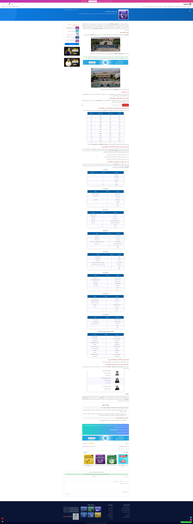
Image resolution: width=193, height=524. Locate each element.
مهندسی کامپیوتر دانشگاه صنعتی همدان (100, 465)
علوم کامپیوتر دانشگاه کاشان (68, 9)
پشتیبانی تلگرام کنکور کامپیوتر (74, 509)
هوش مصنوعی (117, 300)
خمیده (124, 481)
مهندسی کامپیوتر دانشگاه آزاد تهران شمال (111, 465)
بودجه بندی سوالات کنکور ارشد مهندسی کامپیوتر (123, 466)
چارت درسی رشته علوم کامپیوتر (110, 165)
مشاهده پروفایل (107, 375)
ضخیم (127, 481)
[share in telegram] (122, 446)
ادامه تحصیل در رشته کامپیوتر (121, 448)
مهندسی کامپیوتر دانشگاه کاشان (116, 105)
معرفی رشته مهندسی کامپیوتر (71, 34)
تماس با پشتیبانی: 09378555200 (73, 511)
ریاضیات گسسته (110, 510)
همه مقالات (85, 452)
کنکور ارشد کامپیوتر (183, 6)
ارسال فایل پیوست (124, 491)
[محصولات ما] (2, 521)
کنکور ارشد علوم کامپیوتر (171, 6)
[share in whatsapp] (121, 446)
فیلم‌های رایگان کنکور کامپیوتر (126, 508)
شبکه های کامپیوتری (117, 279)
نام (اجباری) (126, 476)
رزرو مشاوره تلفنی (84, 1)
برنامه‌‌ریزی (156, 6)
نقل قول (120, 481)
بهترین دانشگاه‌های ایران (126, 517)
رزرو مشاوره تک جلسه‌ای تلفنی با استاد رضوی (92, 425)
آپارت (67, 516)
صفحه (128, 368)
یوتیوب (64, 516)
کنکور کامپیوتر (75, 9)
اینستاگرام (69, 516)
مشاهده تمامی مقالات (72, 44)
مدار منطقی (115, 216)
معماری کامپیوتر (110, 508)
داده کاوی (116, 302)
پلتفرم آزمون (3, 6)
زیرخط (122, 481)
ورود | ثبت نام (4, 4)
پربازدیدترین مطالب (76, 24)
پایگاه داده (119, 260)
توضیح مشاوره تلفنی (92, 1)
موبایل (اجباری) (94, 476)
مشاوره (154, 6)
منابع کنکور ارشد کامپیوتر (71, 31)
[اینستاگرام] (191, 520)
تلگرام (71, 516)
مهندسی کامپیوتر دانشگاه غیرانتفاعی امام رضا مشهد (88, 466)
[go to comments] (190, 10)
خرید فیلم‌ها (150, 6)
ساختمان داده (115, 214)
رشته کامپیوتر (189, 6)
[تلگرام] (191, 517)
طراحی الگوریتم (118, 237)
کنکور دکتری (165, 6)
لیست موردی (116, 481)
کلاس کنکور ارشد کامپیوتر (126, 507)
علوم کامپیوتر (102, 24)
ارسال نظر (67, 494)
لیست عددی (114, 481)
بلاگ (147, 6)
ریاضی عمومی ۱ (116, 178)
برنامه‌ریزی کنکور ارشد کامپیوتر (125, 510)
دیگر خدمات (144, 6)
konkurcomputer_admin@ (114, 430)
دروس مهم (160, 6)
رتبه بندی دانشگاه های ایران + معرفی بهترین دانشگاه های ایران (70, 28)
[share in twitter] (119, 446)
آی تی (129, 513)
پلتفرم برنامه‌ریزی (8, 6)
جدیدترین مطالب (69, 24)
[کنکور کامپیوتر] (187, 4)
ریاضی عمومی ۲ (117, 195)
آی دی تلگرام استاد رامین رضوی (74, 508)
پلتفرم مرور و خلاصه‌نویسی (14, 6)
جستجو (12, 4)
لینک (118, 481)
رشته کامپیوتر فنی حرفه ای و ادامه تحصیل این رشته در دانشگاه (70, 40)
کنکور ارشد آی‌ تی (177, 6)
